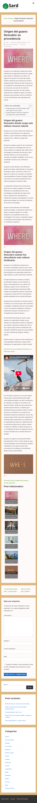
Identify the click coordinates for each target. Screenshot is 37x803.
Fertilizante (8, 762)
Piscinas (7, 782)
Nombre (6, 641)
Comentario (8, 615)
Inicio (5, 18)
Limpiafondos (8, 769)
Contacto (12, 799)
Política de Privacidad (22, 799)
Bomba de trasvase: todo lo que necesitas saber (17, 703)
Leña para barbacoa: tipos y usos (13, 712)
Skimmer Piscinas (9, 788)
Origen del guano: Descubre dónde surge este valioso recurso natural (17, 109)
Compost (7, 759)
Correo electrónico (9, 648)
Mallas (6, 772)
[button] (29, 105)
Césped (7, 756)
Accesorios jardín (9, 740)
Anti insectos (8, 746)
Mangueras (8, 775)
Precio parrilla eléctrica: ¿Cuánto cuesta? (15, 720)
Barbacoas (7, 749)
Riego (6, 785)
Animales (7, 743)
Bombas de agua (9, 752)
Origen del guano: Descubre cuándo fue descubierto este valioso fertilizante (17, 113)
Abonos (11, 18)
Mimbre (7, 778)
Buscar (5, 684)
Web (5, 656)
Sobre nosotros (5, 799)
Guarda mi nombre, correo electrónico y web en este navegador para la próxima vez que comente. (18, 667)
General (7, 765)
